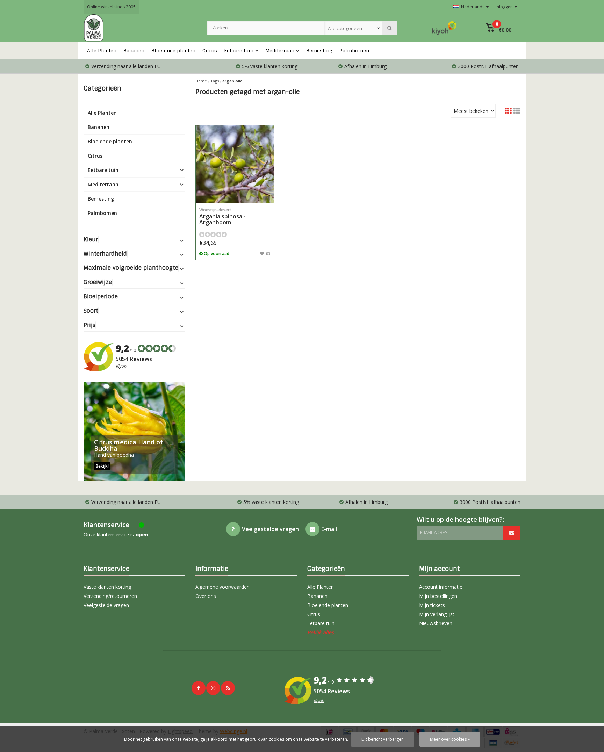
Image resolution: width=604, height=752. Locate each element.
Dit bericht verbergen (382, 739)
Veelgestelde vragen (106, 605)
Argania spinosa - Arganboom (222, 216)
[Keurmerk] (444, 28)
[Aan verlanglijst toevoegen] (262, 253)
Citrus (209, 51)
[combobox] (353, 28)
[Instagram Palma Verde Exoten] (213, 688)
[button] (498, 28)
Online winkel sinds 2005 (111, 7)
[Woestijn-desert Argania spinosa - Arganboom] (235, 164)
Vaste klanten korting (107, 587)
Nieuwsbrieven (435, 623)
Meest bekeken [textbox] (471, 111)
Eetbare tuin (238, 51)
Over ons (205, 596)
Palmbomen (354, 51)
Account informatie (440, 587)
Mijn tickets (432, 605)
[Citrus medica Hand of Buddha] (134, 431)
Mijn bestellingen (438, 596)
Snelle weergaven (235, 193)
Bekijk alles (320, 632)
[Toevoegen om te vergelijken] (268, 253)
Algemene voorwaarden (222, 587)
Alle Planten (101, 51)
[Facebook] (199, 688)
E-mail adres (433, 532)
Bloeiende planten (173, 51)
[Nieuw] (228, 688)
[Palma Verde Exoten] (138, 28)
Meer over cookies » (450, 739)
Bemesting (319, 51)
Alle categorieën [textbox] (345, 28)
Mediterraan (279, 51)
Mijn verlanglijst (436, 614)
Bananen (133, 51)
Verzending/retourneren (110, 596)
